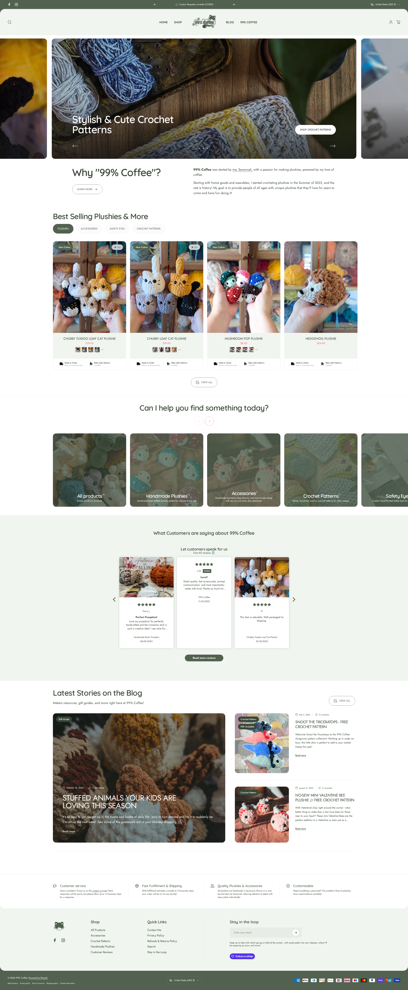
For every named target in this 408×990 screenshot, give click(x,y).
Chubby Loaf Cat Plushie (166, 338)
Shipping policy (52, 983)
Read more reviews (204, 658)
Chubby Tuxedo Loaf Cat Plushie (89, 338)
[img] (146, 604)
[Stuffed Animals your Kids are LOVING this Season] (139, 778)
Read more (69, 831)
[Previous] (154, 4)
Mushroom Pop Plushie (244, 338)
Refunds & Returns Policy (162, 941)
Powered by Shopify (38, 977)
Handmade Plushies (102, 946)
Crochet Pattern (248, 719)
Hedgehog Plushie (321, 338)
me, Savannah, (242, 169)
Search (151, 946)
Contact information (67, 983)
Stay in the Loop (157, 952)
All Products (98, 930)
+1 (102, 350)
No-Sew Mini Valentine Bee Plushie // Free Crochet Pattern (324, 797)
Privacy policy (25, 983)
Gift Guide (64, 719)
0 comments (98, 787)
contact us (97, 890)
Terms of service (38, 983)
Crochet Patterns (100, 941)
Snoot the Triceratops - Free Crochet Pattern (321, 724)
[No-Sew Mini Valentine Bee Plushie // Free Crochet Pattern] (262, 815)
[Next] (233, 4)
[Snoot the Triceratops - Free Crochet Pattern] (262, 743)
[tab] (63, 229)
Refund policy (13, 983)
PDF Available (247, 726)
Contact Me (154, 930)
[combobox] (385, 4)
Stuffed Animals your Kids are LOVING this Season (119, 801)
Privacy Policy (155, 935)
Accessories (98, 935)
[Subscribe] (296, 932)
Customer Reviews (102, 952)
